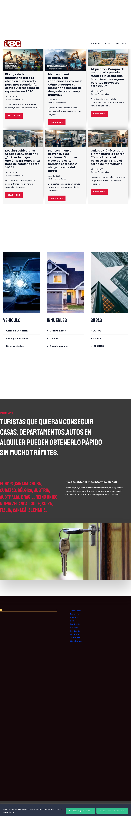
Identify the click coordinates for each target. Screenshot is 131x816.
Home (73, 620)
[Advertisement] (112, 625)
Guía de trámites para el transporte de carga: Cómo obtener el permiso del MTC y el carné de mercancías (108, 157)
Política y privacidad (80, 811)
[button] (125, 43)
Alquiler (107, 43)
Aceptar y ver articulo (112, 811)
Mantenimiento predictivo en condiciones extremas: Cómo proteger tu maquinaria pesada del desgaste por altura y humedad (65, 84)
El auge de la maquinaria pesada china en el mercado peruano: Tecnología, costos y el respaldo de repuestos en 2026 (22, 83)
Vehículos (119, 43)
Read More (14, 116)
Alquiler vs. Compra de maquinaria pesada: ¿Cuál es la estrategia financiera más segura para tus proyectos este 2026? (108, 77)
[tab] (21, 331)
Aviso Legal (75, 610)
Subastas (95, 43)
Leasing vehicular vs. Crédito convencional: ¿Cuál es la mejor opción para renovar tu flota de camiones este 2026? (22, 159)
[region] (65, 810)
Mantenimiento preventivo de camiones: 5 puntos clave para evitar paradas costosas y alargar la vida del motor (62, 160)
